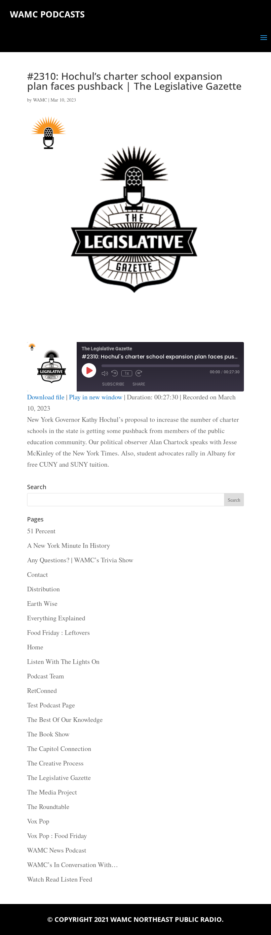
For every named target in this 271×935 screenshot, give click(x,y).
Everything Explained (56, 617)
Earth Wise (42, 603)
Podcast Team (45, 675)
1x (127, 373)
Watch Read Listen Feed (59, 879)
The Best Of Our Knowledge (65, 719)
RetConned (42, 690)
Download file (45, 396)
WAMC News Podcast (56, 850)
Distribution (43, 588)
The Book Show (48, 734)
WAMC (40, 100)
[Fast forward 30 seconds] (139, 373)
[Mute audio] (104, 373)
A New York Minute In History (68, 545)
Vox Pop (38, 821)
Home (35, 646)
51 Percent (41, 530)
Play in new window (95, 396)
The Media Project (52, 792)
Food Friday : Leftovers (58, 632)
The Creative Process (55, 763)
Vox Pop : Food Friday (57, 835)
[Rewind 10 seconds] (114, 373)
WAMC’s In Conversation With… (72, 864)
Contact (37, 574)
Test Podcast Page (51, 705)
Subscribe (113, 384)
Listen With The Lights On (63, 661)
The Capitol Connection (59, 748)
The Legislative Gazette (59, 777)
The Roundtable (48, 806)
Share (139, 384)
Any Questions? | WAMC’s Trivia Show (80, 559)
